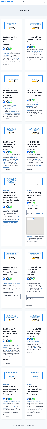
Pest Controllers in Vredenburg (33, 401)
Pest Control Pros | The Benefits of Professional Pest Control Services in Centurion (11, 198)
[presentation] (11, 26)
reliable (15, 105)
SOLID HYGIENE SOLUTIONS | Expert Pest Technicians (34, 92)
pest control (6, 405)
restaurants (17, 113)
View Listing (6, 67)
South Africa (37, 159)
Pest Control (6, 88)
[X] (7, 49)
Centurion (33, 51)
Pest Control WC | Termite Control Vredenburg (10, 144)
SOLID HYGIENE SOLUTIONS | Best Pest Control (33, 144)
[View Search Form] (23, 2)
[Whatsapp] (11, 49)
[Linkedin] (9, 49)
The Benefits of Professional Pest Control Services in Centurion (11, 221)
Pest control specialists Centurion (34, 282)
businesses (16, 58)
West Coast (6, 53)
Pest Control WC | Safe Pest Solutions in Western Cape (34, 331)
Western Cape (39, 213)
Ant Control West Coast (32, 205)
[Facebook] (4, 49)
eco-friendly (9, 350)
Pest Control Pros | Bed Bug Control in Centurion (34, 39)
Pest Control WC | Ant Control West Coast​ (33, 195)
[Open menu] (45, 2)
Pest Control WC (7, 55)
